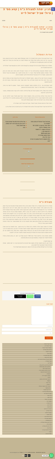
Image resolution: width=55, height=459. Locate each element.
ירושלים (48, 384)
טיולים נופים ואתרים (47, 349)
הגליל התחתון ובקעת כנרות (44, 370)
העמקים (48, 373)
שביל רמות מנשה (48, 357)
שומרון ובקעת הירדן (46, 375)
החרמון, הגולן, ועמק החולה (45, 366)
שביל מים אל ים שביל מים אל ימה (44, 359)
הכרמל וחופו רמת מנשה (45, 372)
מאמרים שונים (48, 433)
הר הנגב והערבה (47, 389)
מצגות (50, 431)
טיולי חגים (49, 405)
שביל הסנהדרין (48, 361)
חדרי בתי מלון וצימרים (47, 426)
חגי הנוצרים (49, 403)
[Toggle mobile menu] (38, 2)
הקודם (3, 20)
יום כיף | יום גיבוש (47, 408)
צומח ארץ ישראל (48, 399)
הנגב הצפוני (47, 388)
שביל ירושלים (48, 351)
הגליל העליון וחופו (46, 368)
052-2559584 (25, 452)
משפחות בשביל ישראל (46, 347)
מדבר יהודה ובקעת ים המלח (44, 386)
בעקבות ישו (49, 401)
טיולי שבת (49, 395)
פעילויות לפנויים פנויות (46, 430)
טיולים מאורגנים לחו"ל (46, 391)
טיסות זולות (49, 424)
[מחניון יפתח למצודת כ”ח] (27, 40)
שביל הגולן (49, 353)
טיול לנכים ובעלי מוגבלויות (46, 422)
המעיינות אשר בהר (47, 393)
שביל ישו (49, 363)
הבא (51, 20)
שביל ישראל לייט (48, 346)
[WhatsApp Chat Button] (51, 455)
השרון (49, 377)
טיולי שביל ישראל (47, 344)
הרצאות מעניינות (48, 418)
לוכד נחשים (49, 414)
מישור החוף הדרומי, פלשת (45, 379)
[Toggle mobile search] (35, 2)
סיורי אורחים (48, 410)
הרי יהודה (48, 382)
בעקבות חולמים (48, 412)
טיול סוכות (49, 407)
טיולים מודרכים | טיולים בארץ (45, 365)
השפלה (48, 380)
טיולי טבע (49, 397)
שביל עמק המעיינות (47, 355)
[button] (53, 9)
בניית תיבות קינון (48, 416)
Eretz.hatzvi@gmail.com (14, 452)
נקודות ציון (49, 428)
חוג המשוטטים (48, 420)
